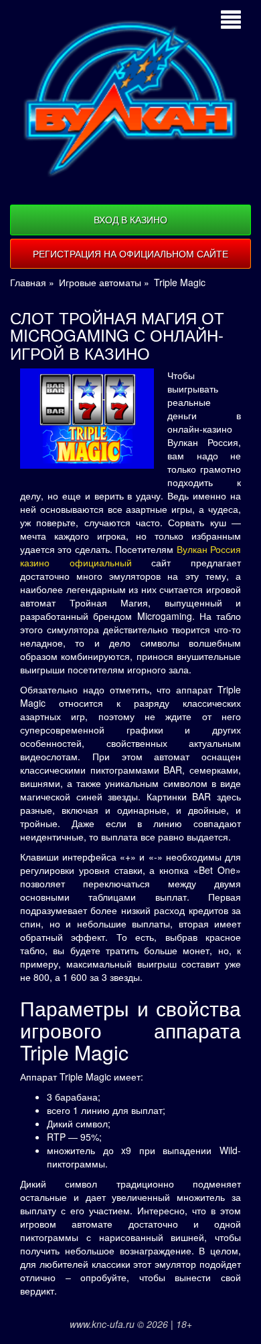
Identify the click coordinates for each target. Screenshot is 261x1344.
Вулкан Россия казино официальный (130, 555)
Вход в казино (130, 219)
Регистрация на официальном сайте (130, 253)
